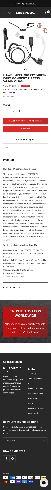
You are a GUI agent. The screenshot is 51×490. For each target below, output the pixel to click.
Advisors (31, 403)
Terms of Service (35, 379)
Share (5, 147)
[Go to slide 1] (24, 69)
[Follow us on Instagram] (12, 458)
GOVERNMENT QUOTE (25, 140)
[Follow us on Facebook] (6, 458)
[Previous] (4, 69)
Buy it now (25, 129)
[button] (25, 163)
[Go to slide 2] (26, 69)
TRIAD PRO (31, 4)
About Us (32, 374)
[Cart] (46, 13)
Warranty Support (35, 393)
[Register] (43, 441)
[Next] (46, 69)
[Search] (9, 13)
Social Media (33, 413)
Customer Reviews (36, 408)
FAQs (30, 384)
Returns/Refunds (35, 389)
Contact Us (33, 398)
